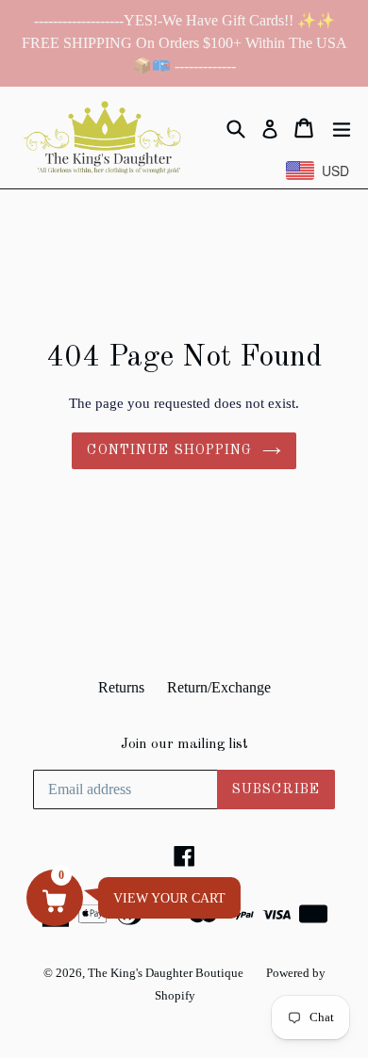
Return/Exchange (219, 687)
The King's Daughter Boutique (165, 973)
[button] (54, 898)
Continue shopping (169, 450)
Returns (121, 687)
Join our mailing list (184, 745)
